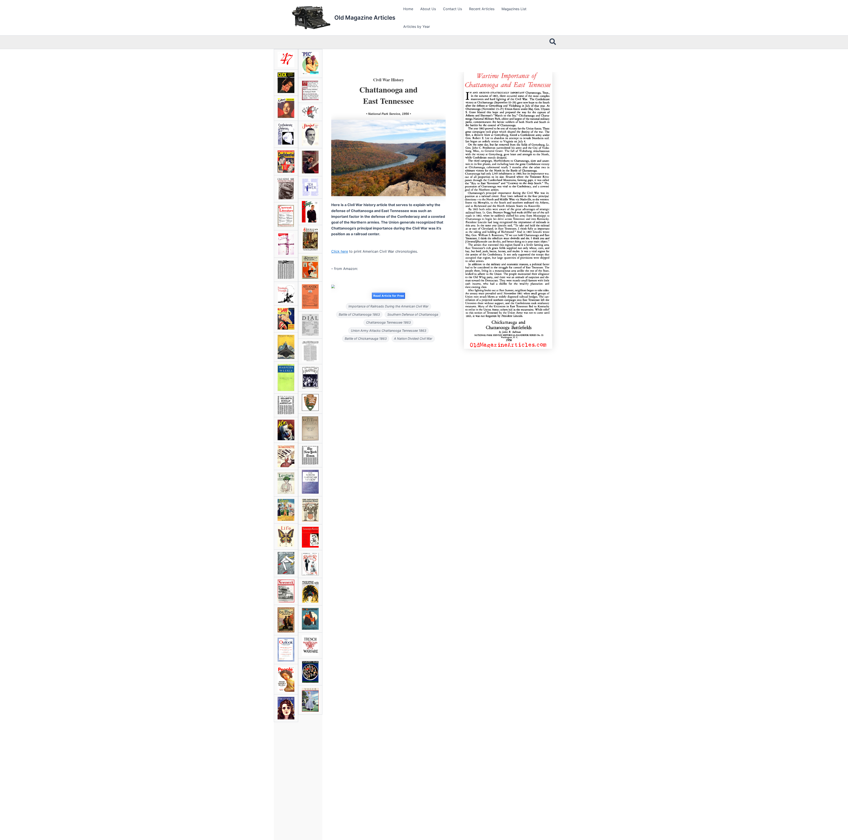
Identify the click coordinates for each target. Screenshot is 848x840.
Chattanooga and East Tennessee (388, 95)
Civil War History (388, 80)
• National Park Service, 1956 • (388, 114)
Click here (339, 251)
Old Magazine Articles (364, 17)
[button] (552, 42)
